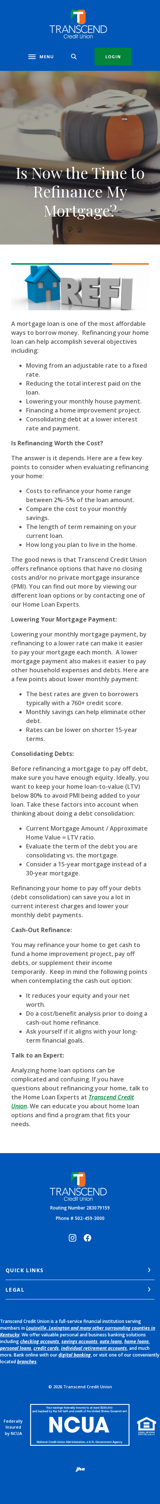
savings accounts (79, 1341)
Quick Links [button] (25, 1270)
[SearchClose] (74, 56)
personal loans (15, 1348)
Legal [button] (15, 1289)
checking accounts (39, 1341)
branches (26, 1361)
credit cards (46, 1348)
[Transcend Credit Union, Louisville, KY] (80, 23)
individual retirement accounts (94, 1348)
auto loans (111, 1341)
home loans (136, 1341)
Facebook (87, 1238)
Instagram (72, 1238)
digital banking (74, 1355)
